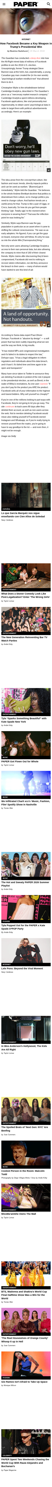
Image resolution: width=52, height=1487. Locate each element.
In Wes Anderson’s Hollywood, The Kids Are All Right (24, 1048)
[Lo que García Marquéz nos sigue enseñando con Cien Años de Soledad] (26, 495)
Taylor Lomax (9, 601)
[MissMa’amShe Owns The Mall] (26, 1196)
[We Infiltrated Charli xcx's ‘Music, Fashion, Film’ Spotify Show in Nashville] (26, 783)
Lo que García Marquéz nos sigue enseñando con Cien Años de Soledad (23, 515)
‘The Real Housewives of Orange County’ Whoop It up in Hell (24, 1340)
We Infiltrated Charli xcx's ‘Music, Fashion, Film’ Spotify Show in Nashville (25, 803)
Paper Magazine (10, 1470)
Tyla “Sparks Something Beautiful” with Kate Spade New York (24, 720)
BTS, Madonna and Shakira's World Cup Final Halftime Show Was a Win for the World (24, 1295)
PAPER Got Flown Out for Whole (19, 761)
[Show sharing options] (49, 170)
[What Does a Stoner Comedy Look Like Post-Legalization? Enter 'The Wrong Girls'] (26, 575)
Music (5, 757)
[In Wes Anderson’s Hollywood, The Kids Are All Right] (26, 1028)
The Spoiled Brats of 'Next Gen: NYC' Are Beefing (24, 1129)
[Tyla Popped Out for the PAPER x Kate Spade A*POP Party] (26, 907)
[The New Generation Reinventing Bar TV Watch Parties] (26, 619)
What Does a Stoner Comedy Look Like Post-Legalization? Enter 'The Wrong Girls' (25, 595)
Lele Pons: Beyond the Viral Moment (22, 968)
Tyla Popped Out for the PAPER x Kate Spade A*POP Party (23, 927)
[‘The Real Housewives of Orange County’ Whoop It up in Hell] (26, 1320)
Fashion (6, 921)
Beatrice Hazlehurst (19, 51)
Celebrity (7, 1455)
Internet (26, 39)
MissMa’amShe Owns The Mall (18, 1214)
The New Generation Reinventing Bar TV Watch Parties (24, 639)
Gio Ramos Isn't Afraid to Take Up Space (24, 1381)
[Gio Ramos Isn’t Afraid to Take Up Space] (26, 1363)
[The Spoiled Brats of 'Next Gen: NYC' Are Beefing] (26, 1109)
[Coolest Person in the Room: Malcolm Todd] (26, 1153)
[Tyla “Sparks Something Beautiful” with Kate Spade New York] (26, 700)
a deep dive (34, 58)
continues (9, 406)
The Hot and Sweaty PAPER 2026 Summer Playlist (25, 884)
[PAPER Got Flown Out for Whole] (26, 743)
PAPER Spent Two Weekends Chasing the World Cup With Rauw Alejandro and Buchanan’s (25, 1462)
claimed (43, 384)
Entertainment (9, 590)
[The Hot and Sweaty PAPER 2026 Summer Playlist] (26, 864)
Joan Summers (9, 1135)
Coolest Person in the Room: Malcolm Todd (23, 1173)
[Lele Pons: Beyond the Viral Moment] (26, 950)
